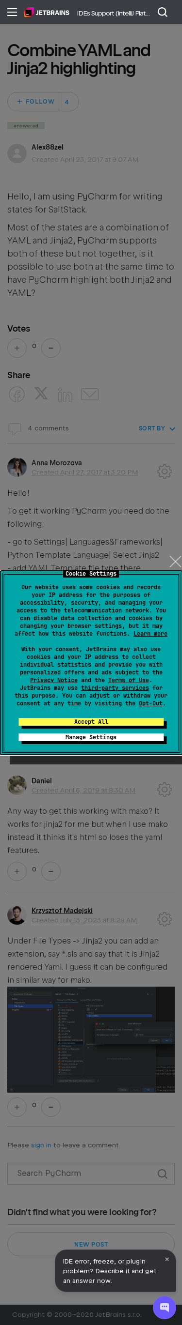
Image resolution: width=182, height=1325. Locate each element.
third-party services (115, 688)
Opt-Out (151, 703)
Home (46, 12)
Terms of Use (128, 680)
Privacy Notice (54, 680)
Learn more (150, 634)
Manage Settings (91, 737)
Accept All (91, 722)
